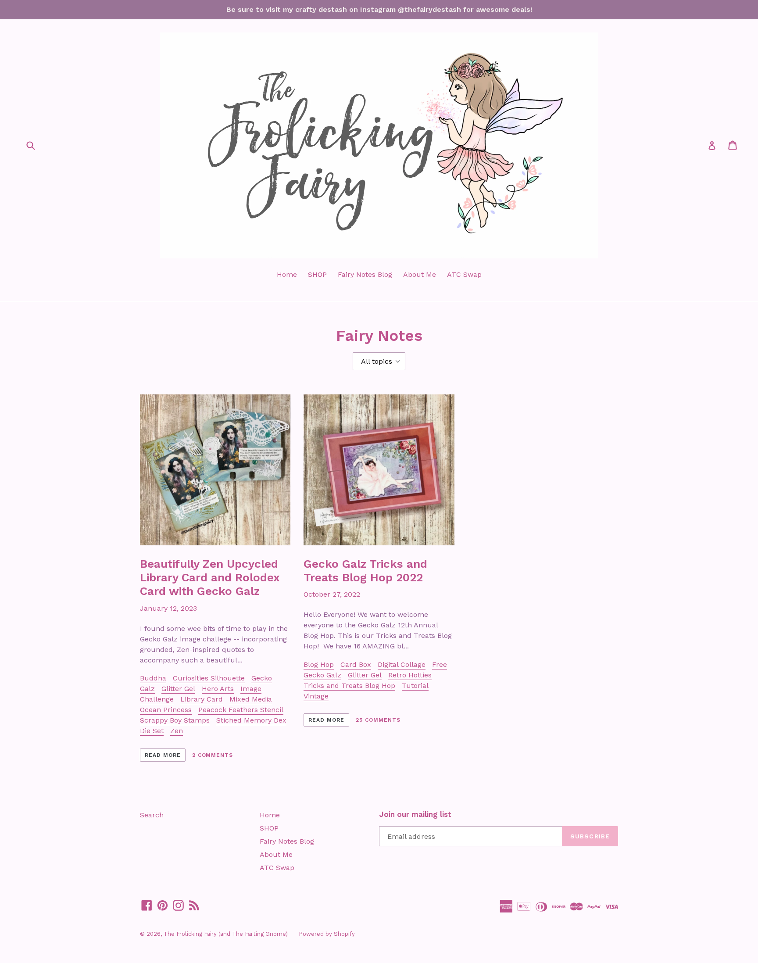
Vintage (316, 696)
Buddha (153, 678)
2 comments (212, 755)
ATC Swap (464, 274)
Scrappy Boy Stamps (175, 720)
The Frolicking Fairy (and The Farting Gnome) (226, 934)
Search (152, 815)
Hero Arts (218, 688)
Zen (176, 731)
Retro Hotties (410, 675)
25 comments (378, 720)
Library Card (201, 699)
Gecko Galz (322, 675)
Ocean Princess (166, 709)
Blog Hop (319, 664)
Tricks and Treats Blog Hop (349, 685)
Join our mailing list (415, 814)
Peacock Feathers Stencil (240, 709)
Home (287, 274)
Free (439, 664)
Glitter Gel (178, 688)
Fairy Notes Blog (365, 274)
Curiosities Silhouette (209, 678)
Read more (163, 755)
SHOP (317, 274)
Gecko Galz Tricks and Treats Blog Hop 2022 (365, 570)
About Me (419, 274)
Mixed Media (250, 699)
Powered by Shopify (327, 934)
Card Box (355, 664)
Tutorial (415, 685)
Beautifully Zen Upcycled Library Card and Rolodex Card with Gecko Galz (209, 577)
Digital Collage (401, 664)
